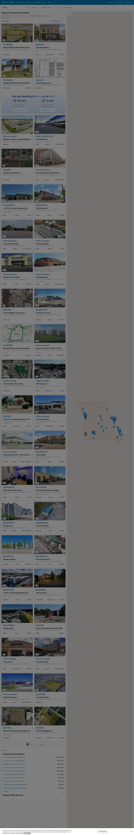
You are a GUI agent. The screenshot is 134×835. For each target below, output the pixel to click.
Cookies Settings (103, 831)
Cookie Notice (27, 833)
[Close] (131, 831)
